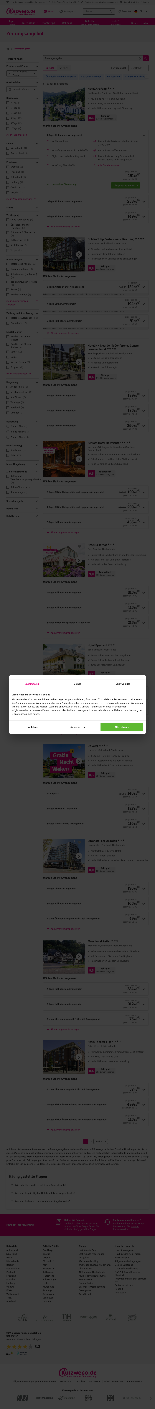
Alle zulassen (122, 727)
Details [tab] (77, 683)
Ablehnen (33, 727)
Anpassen (75, 727)
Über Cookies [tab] (123, 683)
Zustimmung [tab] (32, 683)
